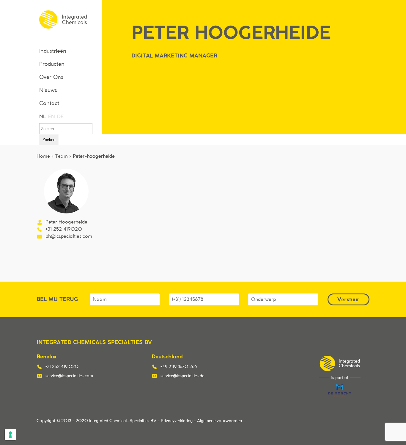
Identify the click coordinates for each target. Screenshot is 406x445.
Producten (51, 64)
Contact (49, 103)
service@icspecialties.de (182, 376)
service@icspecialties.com (69, 376)
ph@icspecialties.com (68, 236)
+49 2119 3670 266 (178, 367)
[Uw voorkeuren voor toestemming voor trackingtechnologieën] (10, 434)
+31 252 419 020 (61, 367)
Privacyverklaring (177, 421)
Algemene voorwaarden (219, 421)
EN (51, 116)
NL (42, 116)
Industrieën (52, 51)
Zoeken (49, 140)
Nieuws (48, 90)
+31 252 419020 (63, 229)
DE (60, 116)
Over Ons (51, 77)
